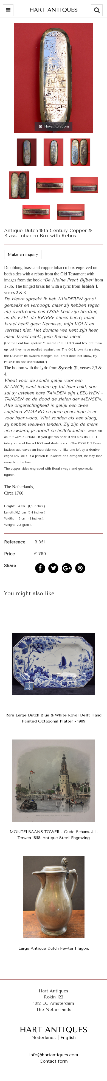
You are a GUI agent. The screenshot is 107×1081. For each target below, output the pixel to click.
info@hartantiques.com (53, 1054)
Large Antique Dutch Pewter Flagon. (53, 948)
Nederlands (43, 1037)
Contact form (54, 1061)
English (68, 1037)
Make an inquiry (23, 254)
